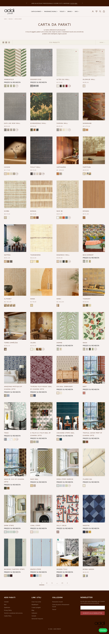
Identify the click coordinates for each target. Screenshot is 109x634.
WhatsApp (103, 630)
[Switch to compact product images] (9, 42)
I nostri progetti (36, 607)
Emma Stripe (9, 525)
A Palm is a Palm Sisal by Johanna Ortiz (40, 434)
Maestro (86, 525)
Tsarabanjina (35, 255)
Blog (33, 610)
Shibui (59, 299)
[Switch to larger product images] (3, 42)
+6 (17, 173)
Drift (85, 386)
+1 (17, 85)
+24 (69, 86)
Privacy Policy (8, 610)
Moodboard (35, 604)
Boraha (33, 211)
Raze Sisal (34, 479)
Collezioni (34, 613)
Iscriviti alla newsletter (92, 613)
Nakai (85, 342)
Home (5, 19)
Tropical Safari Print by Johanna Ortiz (92, 434)
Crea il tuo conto (36, 602)
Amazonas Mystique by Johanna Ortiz (13, 388)
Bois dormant (88, 255)
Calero (33, 342)
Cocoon (7, 167)
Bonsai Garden (88, 569)
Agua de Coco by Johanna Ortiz (14, 480)
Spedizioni (7, 607)
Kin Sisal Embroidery (65, 386)
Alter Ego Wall (63, 79)
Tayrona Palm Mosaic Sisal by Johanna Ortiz (41, 388)
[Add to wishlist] (24, 51)
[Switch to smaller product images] (6, 42)
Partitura (87, 167)
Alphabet (8, 299)
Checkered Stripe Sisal (65, 433)
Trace (6, 433)
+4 (17, 129)
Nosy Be (60, 211)
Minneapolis (9, 79)
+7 (43, 349)
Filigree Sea (87, 479)
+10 (43, 173)
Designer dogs (35, 79)
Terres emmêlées (11, 342)
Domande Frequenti (37, 618)
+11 (17, 532)
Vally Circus (61, 525)
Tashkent (86, 299)
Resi (5, 604)
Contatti (6, 602)
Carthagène (61, 167)
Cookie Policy (7, 616)
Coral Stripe (35, 525)
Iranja (32, 299)
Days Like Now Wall (12, 123)
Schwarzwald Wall (38, 123)
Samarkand (87, 123)
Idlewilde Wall (89, 79)
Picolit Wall (35, 167)
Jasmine (59, 342)
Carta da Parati (18, 19)
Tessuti (54, 609)
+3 (69, 261)
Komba (6, 211)
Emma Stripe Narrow (65, 479)
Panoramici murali (57, 602)
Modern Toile (62, 569)
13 (62, 583)
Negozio (11, 19)
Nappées (7, 255)
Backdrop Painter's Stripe (14, 569)
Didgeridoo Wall (63, 255)
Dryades (86, 211)
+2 (17, 439)
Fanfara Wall (62, 123)
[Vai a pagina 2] (67, 583)
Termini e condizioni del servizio (13, 613)
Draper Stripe (35, 569)
